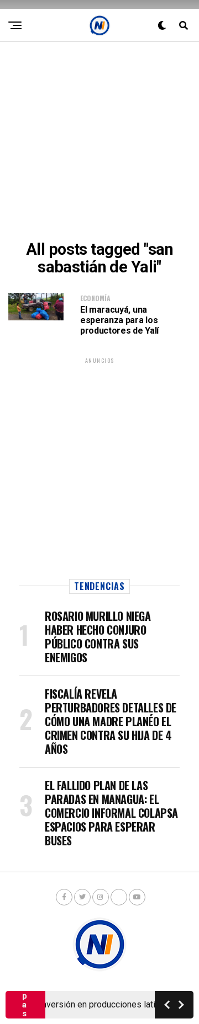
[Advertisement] (99, 141)
